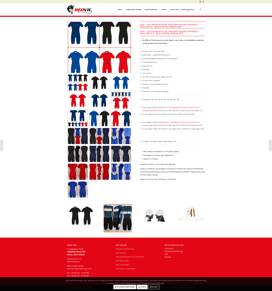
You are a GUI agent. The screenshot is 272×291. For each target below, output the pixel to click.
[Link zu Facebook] (203, 1)
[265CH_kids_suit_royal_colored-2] (78, 190)
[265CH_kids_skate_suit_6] (121, 118)
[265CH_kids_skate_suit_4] (99, 47)
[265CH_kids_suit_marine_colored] (99, 154)
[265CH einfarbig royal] (121, 83)
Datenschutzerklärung (174, 251)
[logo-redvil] (79, 9)
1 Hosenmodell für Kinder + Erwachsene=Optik (130, 257)
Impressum (169, 248)
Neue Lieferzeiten (121, 253)
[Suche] (200, 9)
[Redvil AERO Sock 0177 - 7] (191, 214)
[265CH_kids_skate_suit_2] (121, 100)
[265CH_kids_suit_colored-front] (78, 136)
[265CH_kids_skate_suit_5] (99, 118)
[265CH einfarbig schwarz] (99, 83)
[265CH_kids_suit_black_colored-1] (78, 154)
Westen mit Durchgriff (122, 265)
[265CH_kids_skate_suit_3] (78, 118)
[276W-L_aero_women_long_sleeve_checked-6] (118, 218)
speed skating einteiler (122, 261)
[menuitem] (120, 9)
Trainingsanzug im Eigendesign (125, 249)
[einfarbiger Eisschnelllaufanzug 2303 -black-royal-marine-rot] (270, 145)
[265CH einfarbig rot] (78, 100)
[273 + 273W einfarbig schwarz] (81, 215)
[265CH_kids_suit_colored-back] (99, 136)
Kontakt (168, 257)
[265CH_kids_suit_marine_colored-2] (121, 154)
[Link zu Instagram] (200, 1)
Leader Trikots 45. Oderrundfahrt (125, 269)
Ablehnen (142, 287)
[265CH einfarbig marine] (99, 100)
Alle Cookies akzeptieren (125, 287)
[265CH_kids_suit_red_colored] (78, 172)
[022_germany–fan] (154, 215)
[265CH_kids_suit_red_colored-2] (99, 172)
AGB (166, 254)
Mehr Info (154, 287)
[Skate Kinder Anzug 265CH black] (1, 145)
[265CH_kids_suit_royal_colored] (121, 136)
